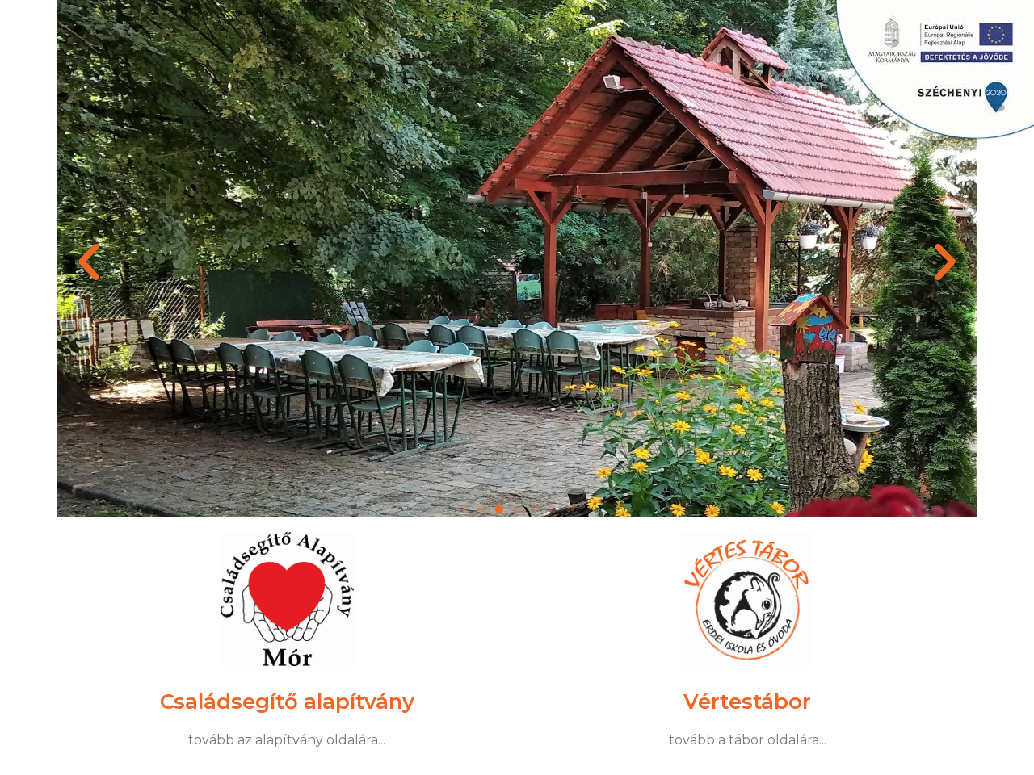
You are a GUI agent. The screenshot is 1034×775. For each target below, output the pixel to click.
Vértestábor (747, 701)
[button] (89, 262)
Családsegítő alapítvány (287, 701)
